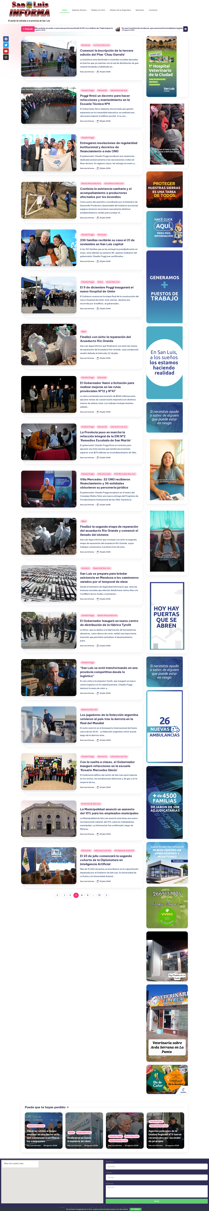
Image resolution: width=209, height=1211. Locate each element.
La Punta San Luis (101, 45)
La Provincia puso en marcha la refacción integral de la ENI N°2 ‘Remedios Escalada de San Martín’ (105, 436)
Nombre (110, 1161)
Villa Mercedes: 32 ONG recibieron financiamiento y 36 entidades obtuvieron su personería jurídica (105, 483)
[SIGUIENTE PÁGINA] (106, 895)
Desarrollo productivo (91, 183)
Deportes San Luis (89, 709)
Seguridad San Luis (101, 568)
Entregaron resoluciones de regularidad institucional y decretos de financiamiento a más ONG (108, 147)
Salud (100, 282)
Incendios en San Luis (113, 183)
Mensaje (109, 1183)
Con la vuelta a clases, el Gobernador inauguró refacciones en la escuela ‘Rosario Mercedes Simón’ (107, 766)
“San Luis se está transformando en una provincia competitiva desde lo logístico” (109, 672)
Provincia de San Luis (91, 804)
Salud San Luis (112, 282)
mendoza (86, 568)
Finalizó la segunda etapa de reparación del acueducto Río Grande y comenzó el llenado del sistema (109, 531)
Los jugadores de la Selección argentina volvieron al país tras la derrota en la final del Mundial (109, 719)
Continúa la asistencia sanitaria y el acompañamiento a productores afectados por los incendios (106, 193)
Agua (84, 331)
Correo (109, 1172)
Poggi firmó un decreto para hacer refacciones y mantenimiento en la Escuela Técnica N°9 (105, 100)
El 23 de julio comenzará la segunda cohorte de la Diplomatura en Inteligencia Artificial (106, 860)
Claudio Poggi (88, 90)
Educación (102, 90)
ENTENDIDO (135, 1209)
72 (99, 895)
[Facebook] (6, 39)
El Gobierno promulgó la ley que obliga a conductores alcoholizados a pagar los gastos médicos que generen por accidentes (134, 28)
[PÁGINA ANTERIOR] (57, 895)
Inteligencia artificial (124, 850)
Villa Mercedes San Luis (124, 474)
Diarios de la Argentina (120, 10)
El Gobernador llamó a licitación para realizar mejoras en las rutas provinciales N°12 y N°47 (107, 387)
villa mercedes (104, 474)
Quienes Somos (79, 10)
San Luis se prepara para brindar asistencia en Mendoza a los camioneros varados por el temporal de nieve (109, 578)
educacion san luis (119, 90)
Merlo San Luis (132, 1136)
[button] (57, 895)
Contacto (153, 10)
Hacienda (86, 45)
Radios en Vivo (98, 10)
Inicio (64, 10)
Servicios (140, 10)
